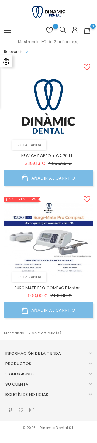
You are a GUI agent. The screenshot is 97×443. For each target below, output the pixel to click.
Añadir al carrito (52, 178)
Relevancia (14, 51)
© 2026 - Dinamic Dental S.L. (49, 427)
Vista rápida (29, 145)
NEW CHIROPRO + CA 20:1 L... (48, 155)
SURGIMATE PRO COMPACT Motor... (49, 288)
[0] (87, 30)
